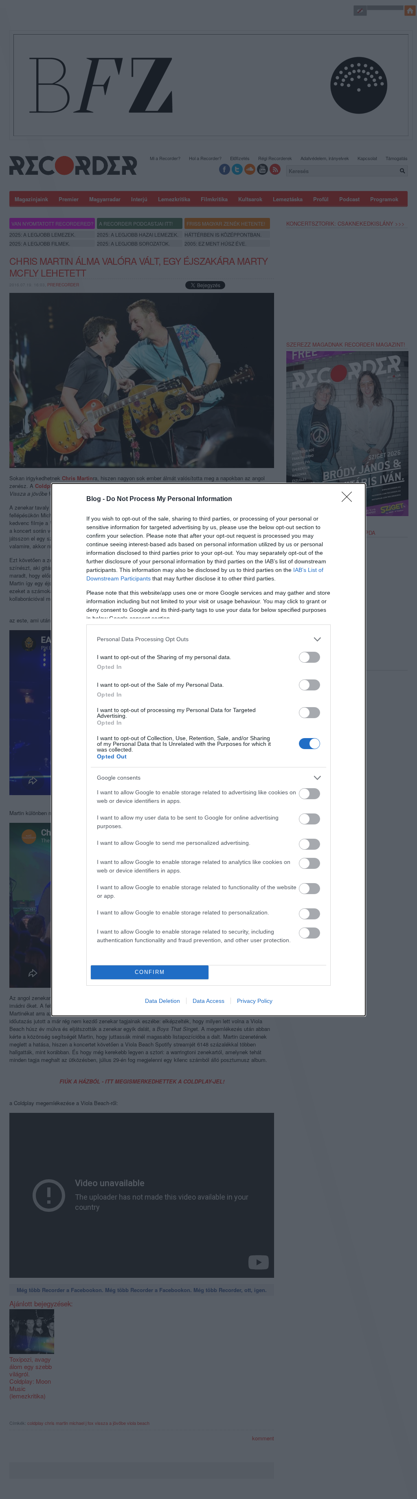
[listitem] (208, 639)
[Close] (349, 499)
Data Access (208, 1001)
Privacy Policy (254, 1001)
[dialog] (208, 750)
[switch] (309, 657)
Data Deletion (162, 1001)
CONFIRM (150, 972)
